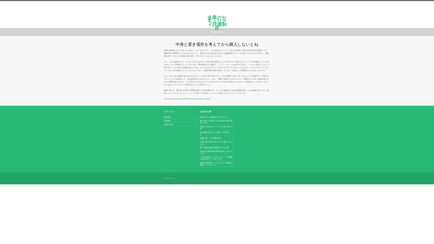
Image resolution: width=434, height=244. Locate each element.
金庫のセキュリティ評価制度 (217, 19)
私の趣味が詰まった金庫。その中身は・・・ (214, 133)
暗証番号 (167, 117)
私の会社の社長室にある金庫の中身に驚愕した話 (216, 122)
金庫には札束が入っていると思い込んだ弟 (216, 127)
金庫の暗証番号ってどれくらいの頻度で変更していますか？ (216, 164)
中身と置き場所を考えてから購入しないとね (216, 143)
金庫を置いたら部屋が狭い (211, 138)
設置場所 (186, 99)
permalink (206, 99)
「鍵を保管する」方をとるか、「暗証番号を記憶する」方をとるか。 (216, 158)
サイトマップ (169, 178)
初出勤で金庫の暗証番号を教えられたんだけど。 (216, 152)
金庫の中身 (168, 124)
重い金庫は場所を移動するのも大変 (214, 147)
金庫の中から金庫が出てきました (213, 117)
